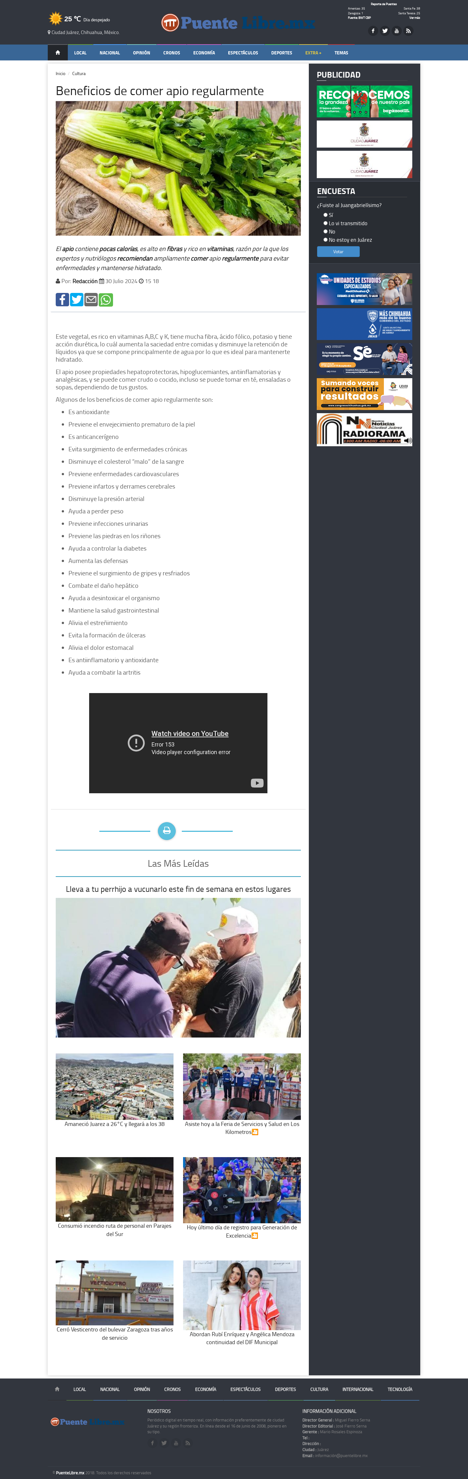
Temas (341, 52)
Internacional (358, 1389)
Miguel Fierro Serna (336, 1420)
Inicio (60, 73)
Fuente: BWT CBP (359, 17)
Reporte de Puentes (384, 4)
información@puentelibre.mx (335, 1455)
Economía (204, 52)
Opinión (141, 52)
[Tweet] (76, 299)
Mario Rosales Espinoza (332, 1431)
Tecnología (400, 1389)
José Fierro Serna (334, 1426)
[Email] (91, 299)
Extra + (313, 52)
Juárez (315, 1449)
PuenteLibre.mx (70, 1473)
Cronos (171, 52)
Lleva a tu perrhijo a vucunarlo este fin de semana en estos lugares (178, 888)
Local (80, 52)
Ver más (414, 17)
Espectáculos (243, 52)
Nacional (110, 52)
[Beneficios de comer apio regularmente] (62, 299)
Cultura (79, 73)
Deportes (281, 52)
